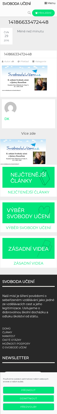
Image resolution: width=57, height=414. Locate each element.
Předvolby (28, 406)
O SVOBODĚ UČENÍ (14, 347)
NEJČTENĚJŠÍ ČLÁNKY (28, 192)
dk (12, 61)
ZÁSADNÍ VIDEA (28, 263)
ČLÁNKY (7, 332)
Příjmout (28, 390)
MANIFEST (8, 336)
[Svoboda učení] (19, 3)
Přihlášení (44, 13)
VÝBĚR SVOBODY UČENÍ (28, 228)
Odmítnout (28, 398)
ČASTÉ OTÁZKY (11, 340)
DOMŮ (6, 328)
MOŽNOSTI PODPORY (16, 343)
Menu (51, 3)
